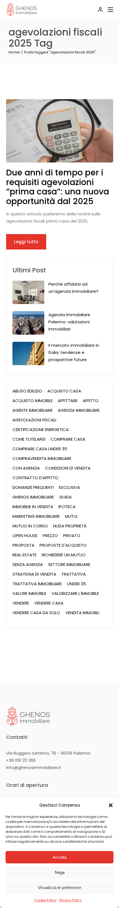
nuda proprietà (70, 526)
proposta (23, 545)
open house (24, 535)
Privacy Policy (70, 900)
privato (71, 535)
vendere (20, 603)
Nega (59, 872)
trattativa (73, 574)
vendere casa (48, 603)
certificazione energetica (40, 429)
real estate (24, 555)
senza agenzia (27, 564)
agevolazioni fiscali (34, 420)
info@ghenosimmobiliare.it (33, 767)
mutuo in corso (30, 526)
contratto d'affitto (35, 478)
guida (65, 497)
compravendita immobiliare (41, 458)
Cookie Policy (45, 900)
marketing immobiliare (36, 516)
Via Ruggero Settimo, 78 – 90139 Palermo (48, 753)
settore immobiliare (69, 564)
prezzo (50, 535)
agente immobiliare (32, 410)
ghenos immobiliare (33, 497)
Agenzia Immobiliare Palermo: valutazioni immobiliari (69, 322)
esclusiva (69, 487)
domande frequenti (33, 487)
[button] (110, 805)
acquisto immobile (32, 400)
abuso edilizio (27, 391)
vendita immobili (82, 613)
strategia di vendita (34, 574)
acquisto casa (64, 391)
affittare (67, 400)
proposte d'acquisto (63, 545)
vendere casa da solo (36, 613)
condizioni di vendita (67, 468)
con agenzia (26, 468)
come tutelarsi (28, 439)
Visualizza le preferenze (59, 887)
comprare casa (68, 439)
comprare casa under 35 (39, 449)
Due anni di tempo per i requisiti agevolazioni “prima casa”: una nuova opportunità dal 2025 (57, 187)
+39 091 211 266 (21, 760)
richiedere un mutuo (64, 555)
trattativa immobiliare (37, 584)
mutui (71, 516)
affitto (91, 400)
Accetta (59, 857)
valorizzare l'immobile (75, 593)
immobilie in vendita (32, 506)
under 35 (76, 584)
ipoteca (67, 506)
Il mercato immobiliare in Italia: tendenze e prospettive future (73, 352)
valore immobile (29, 593)
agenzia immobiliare (79, 410)
